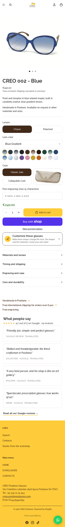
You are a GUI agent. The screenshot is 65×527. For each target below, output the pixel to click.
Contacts (7, 440)
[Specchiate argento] (16, 158)
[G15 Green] (44, 152)
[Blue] (56, 152)
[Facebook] (27, 522)
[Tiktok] (38, 522)
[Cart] (61, 4)
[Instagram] (32, 522)
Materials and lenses (14, 255)
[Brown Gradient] (33, 152)
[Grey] (10, 152)
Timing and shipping (14, 264)
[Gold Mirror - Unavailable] (44, 158)
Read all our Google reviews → (20, 413)
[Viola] (22, 158)
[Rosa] (27, 158)
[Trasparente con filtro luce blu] (56, 158)
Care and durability (13, 282)
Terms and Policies (32, 516)
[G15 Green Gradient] (50, 152)
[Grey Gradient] (16, 152)
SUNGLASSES (10, 470)
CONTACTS (9, 476)
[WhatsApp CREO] (58, 520)
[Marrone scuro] (39, 152)
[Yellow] (33, 158)
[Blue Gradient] (5, 152)
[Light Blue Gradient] (5, 158)
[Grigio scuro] (22, 152)
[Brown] (27, 152)
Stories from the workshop (16, 446)
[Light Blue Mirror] (10, 158)
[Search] (10, 4)
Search (6, 435)
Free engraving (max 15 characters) (21, 189)
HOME (6, 465)
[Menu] (3, 4)
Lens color (8, 137)
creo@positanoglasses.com (17, 496)
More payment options (32, 229)
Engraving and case (13, 273)
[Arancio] (39, 158)
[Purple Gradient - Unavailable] (50, 158)
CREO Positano (26, 509)
